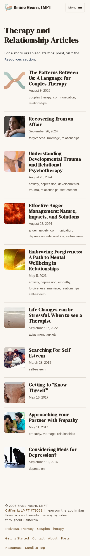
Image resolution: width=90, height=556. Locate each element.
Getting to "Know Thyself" (48, 388)
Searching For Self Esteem (50, 353)
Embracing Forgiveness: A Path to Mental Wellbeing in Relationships (55, 260)
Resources (13, 548)
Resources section (19, 59)
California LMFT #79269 (23, 510)
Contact (38, 538)
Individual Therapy (19, 529)
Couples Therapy (50, 529)
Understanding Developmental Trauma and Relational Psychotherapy (55, 162)
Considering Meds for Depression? (53, 452)
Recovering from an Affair (51, 122)
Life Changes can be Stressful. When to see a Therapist (55, 315)
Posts (65, 538)
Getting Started (17, 538)
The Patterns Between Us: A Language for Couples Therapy (53, 78)
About (52, 538)
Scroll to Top (35, 548)
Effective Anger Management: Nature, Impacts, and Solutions (54, 211)
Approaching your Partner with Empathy (53, 417)
